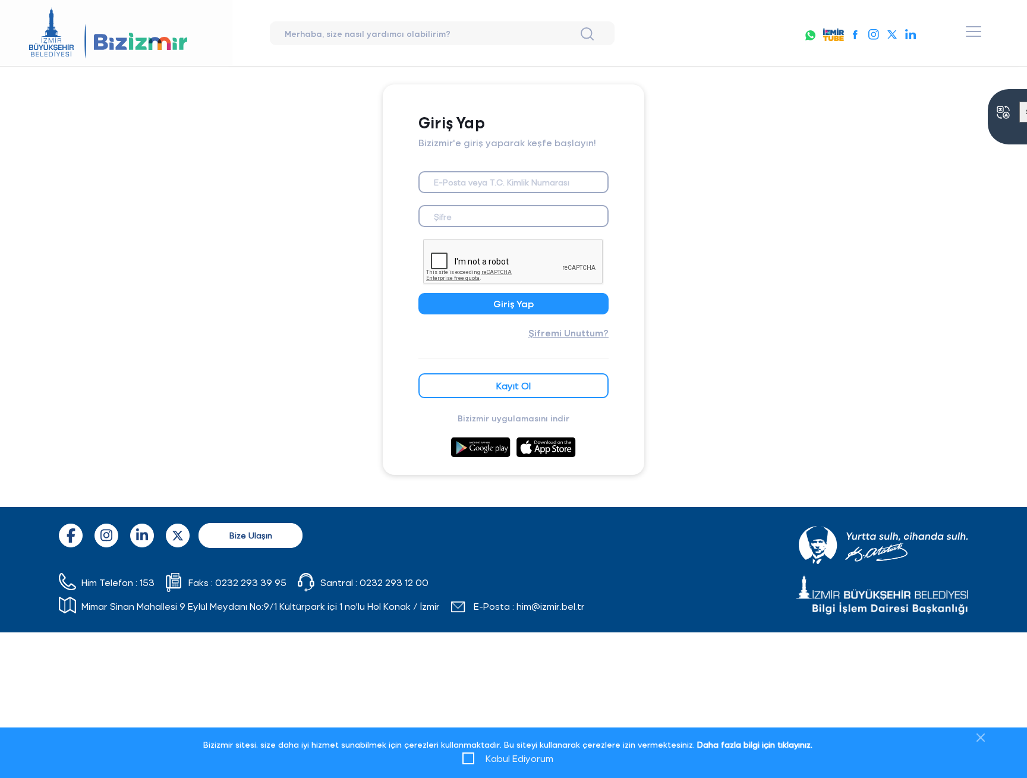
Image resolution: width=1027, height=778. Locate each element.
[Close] (980, 737)
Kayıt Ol (513, 385)
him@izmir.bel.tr (550, 606)
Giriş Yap (513, 303)
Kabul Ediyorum (519, 758)
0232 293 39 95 (250, 582)
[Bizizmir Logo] (116, 33)
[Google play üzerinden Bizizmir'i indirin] (481, 440)
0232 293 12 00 (394, 582)
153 (147, 582)
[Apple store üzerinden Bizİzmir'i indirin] (546, 440)
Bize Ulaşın (250, 535)
